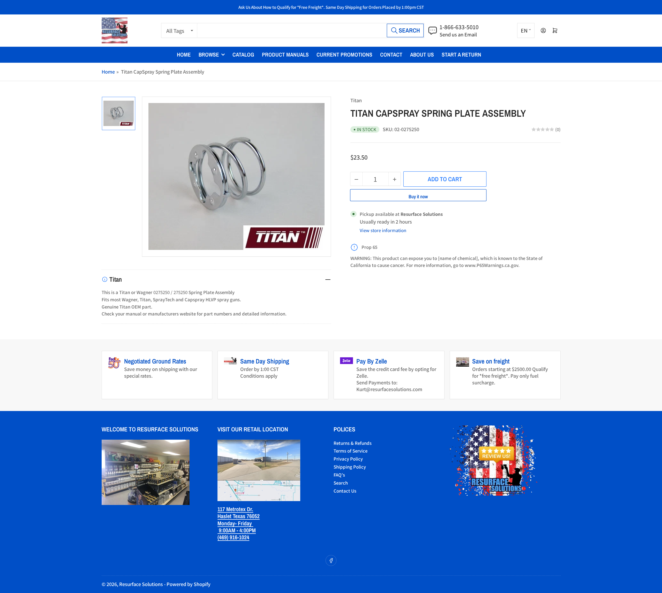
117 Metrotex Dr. (235, 509)
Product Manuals (285, 54)
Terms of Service (350, 451)
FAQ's (339, 475)
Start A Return (461, 54)
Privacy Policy (348, 459)
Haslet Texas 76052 (238, 516)
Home (184, 54)
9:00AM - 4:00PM (236, 530)
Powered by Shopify (188, 584)
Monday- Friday (235, 523)
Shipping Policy (350, 467)
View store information (383, 230)
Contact (391, 54)
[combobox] (310, 30)
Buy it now (418, 196)
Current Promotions (344, 54)
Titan (356, 100)
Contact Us (345, 491)
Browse (209, 54)
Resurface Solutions (141, 584)
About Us (422, 54)
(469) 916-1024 (233, 537)
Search (341, 483)
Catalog (243, 54)
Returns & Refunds (353, 443)
